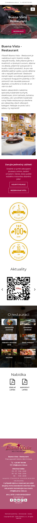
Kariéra (30, 513)
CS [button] (27, 9)
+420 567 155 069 (27, 2)
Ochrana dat (22, 513)
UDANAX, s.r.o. (22, 516)
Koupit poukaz (19, 184)
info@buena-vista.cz (13, 2)
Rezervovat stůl (18, 190)
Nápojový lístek (24, 389)
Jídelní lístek (12, 389)
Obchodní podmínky (11, 513)
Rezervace (18, 31)
